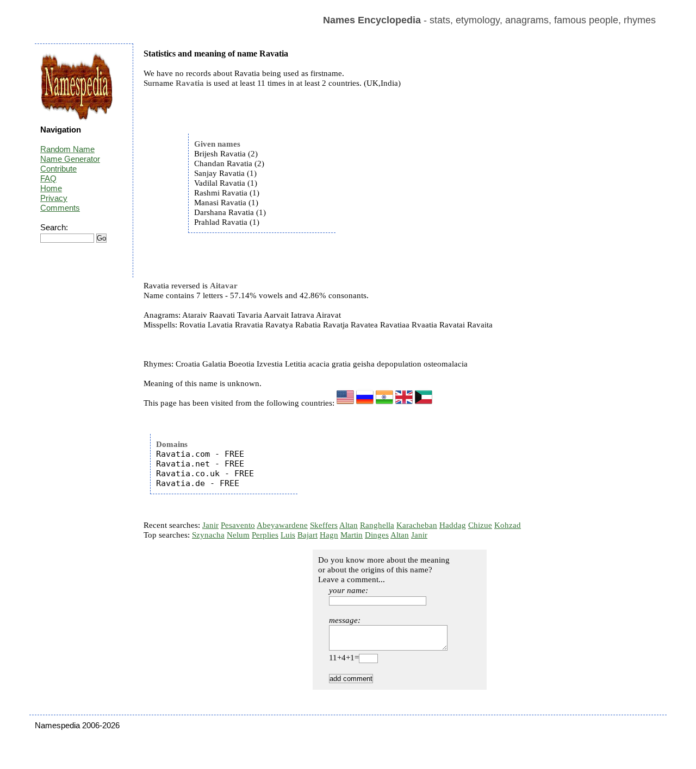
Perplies (265, 535)
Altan (348, 525)
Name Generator (70, 158)
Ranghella (377, 525)
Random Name (67, 149)
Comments (60, 207)
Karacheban (416, 525)
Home (51, 188)
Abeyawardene (282, 525)
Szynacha (208, 535)
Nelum (238, 535)
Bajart (307, 535)
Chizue (480, 525)
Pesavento (238, 525)
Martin (351, 535)
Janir (210, 525)
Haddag (452, 525)
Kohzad (507, 525)
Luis (288, 535)
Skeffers (324, 525)
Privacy (53, 198)
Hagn (329, 535)
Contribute (58, 168)
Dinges (377, 535)
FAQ (48, 178)
